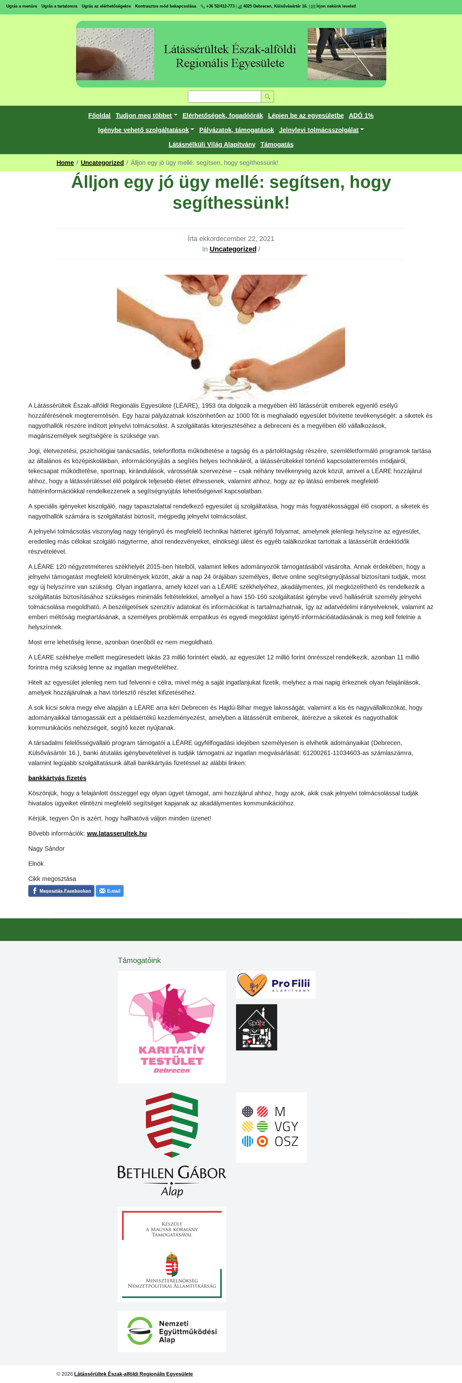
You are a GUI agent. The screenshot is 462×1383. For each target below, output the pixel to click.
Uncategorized (233, 249)
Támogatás (277, 144)
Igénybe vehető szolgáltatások (143, 129)
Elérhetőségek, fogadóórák (223, 115)
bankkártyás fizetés (57, 778)
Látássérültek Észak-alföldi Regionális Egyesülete (133, 1374)
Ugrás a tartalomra (59, 6)
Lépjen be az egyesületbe (306, 115)
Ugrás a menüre (21, 6)
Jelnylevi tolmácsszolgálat (319, 129)
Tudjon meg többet (144, 115)
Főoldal (99, 115)
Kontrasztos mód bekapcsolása (165, 6)
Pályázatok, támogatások (236, 129)
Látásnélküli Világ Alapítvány (212, 144)
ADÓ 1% (361, 115)
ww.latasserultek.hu (117, 833)
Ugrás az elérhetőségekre (106, 6)
